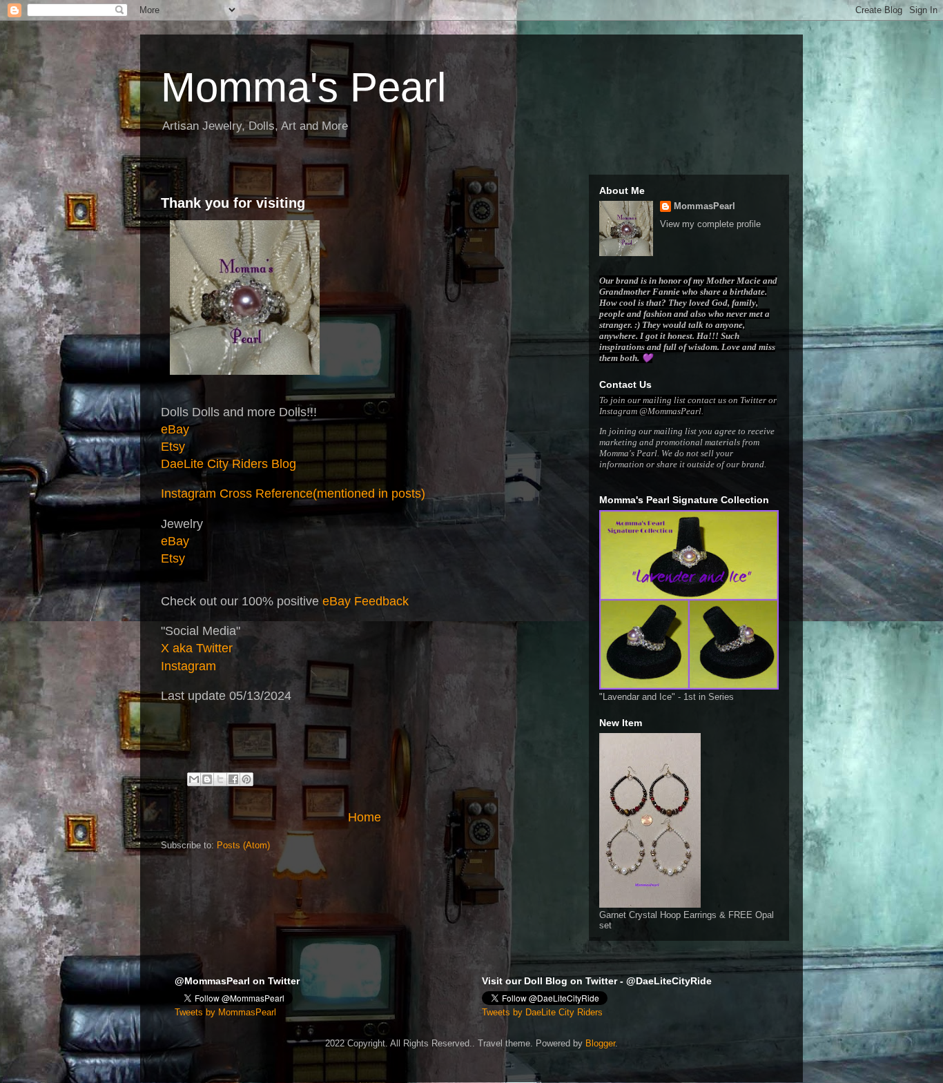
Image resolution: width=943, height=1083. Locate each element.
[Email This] (194, 779)
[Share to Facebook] (233, 779)
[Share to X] (220, 779)
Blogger (600, 1043)
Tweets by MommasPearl (225, 1012)
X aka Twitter (197, 648)
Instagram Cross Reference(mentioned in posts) (293, 493)
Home (364, 817)
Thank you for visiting (233, 203)
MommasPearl (704, 206)
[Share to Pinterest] (246, 779)
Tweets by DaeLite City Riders (542, 1012)
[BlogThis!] (207, 779)
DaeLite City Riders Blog (228, 464)
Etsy (173, 446)
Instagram (188, 666)
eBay (175, 429)
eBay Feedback (365, 601)
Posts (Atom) (243, 845)
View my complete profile (710, 224)
